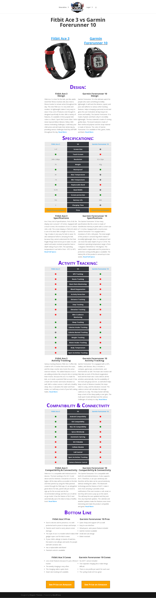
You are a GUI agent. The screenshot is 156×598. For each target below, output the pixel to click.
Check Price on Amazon (56, 210)
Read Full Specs (50, 252)
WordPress (57, 595)
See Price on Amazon (60, 584)
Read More (62, 132)
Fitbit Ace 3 (60, 38)
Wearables (63, 7)
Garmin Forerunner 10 (96, 40)
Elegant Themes (36, 595)
